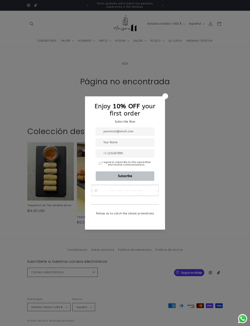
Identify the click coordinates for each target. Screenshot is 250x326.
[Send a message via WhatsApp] (242, 318)
